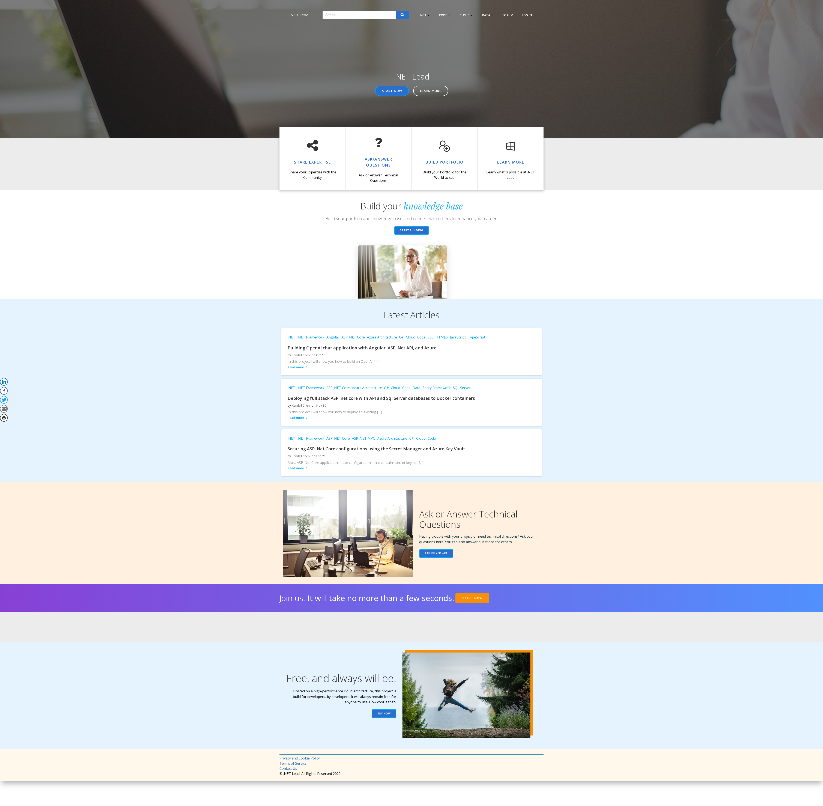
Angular (332, 337)
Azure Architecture (382, 337)
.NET (423, 15)
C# (401, 337)
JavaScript (458, 337)
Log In (527, 15)
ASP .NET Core (353, 337)
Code (443, 15)
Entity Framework (436, 387)
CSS (431, 337)
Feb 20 (321, 456)
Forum (508, 15)
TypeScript (476, 337)
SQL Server (462, 387)
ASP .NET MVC (363, 438)
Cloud (465, 15)
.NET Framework (310, 337)
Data (486, 15)
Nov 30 (321, 405)
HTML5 (442, 337)
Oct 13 (320, 355)
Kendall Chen (301, 355)
